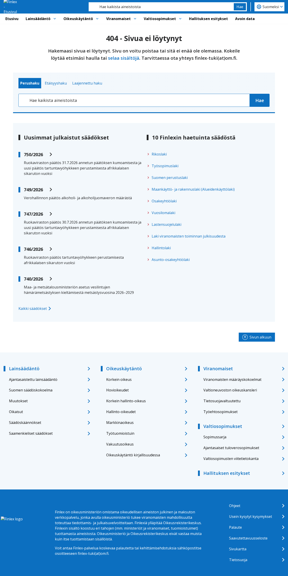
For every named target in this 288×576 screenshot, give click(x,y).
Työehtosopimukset (220, 411)
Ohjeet (234, 505)
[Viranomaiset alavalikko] (135, 19)
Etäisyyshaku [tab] (56, 83)
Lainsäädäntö (38, 18)
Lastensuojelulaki (166, 224)
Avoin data (245, 18)
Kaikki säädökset (32, 308)
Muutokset (18, 400)
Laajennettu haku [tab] (87, 83)
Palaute (235, 527)
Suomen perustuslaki (170, 177)
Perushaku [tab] (29, 83)
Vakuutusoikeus (120, 444)
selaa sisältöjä (123, 58)
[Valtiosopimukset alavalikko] (180, 19)
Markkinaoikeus (120, 422)
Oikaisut (16, 411)
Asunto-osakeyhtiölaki (171, 259)
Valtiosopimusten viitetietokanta (231, 458)
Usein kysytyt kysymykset (250, 516)
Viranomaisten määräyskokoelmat (232, 379)
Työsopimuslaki (165, 165)
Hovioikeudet (117, 390)
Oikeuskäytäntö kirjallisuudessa (133, 455)
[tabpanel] (144, 100)
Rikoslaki (159, 154)
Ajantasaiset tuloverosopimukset (231, 447)
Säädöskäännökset (25, 422)
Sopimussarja (214, 436)
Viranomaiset (118, 18)
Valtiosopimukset (160, 18)
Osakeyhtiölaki (164, 201)
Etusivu (11, 18)
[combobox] (161, 6)
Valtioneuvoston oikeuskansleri (230, 390)
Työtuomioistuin (120, 433)
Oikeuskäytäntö (78, 18)
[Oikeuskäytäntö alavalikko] (97, 19)
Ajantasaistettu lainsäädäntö (33, 379)
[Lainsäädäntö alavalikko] (54, 19)
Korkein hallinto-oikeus (126, 400)
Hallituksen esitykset (208, 18)
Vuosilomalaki (163, 212)
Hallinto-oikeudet (121, 411)
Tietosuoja (238, 559)
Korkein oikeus (119, 379)
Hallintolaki (161, 247)
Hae (239, 6)
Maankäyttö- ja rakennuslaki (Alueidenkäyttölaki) (193, 189)
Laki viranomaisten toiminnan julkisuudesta (188, 236)
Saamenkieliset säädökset (31, 433)
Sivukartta (237, 548)
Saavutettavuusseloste (248, 538)
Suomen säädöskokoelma (30, 390)
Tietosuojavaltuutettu (222, 400)
